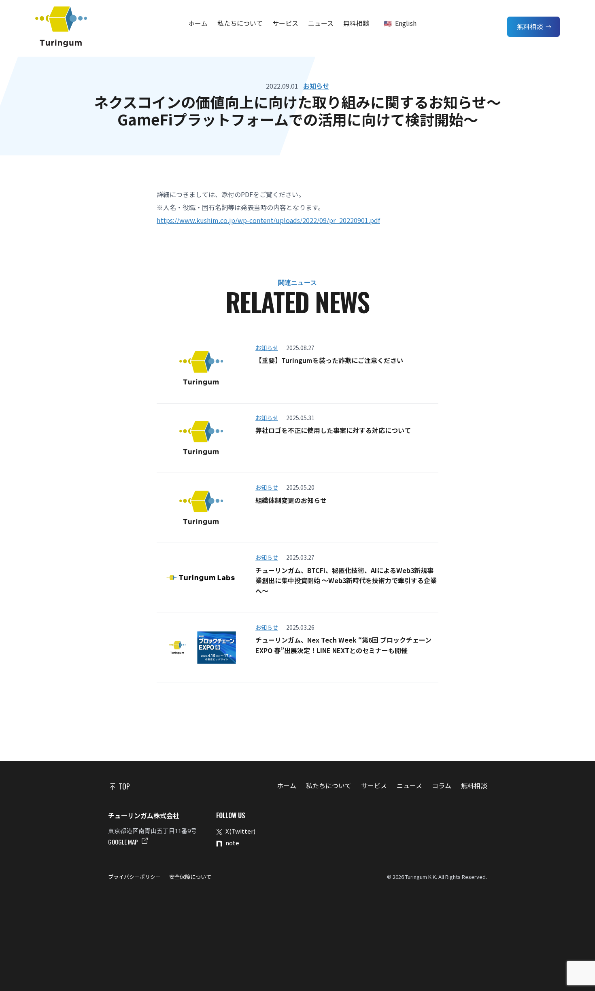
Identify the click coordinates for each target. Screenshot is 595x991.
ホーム (198, 23)
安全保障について (189, 877)
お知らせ (316, 86)
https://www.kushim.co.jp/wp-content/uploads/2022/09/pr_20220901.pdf (268, 220)
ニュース (321, 23)
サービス (285, 23)
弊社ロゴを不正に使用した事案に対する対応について (333, 430)
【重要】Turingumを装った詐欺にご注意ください (329, 360)
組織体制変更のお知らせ (291, 500)
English (405, 23)
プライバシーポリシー (135, 877)
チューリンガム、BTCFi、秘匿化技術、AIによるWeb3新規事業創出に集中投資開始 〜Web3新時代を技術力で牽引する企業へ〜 (346, 580)
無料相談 (356, 23)
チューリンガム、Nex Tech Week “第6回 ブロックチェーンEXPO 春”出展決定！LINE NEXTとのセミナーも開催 (343, 645)
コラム (441, 785)
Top (123, 786)
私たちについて (240, 23)
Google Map (123, 841)
